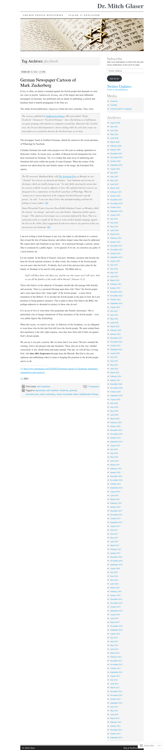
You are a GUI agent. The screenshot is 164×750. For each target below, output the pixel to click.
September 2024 (116, 211)
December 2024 (116, 199)
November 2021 (116, 341)
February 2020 (115, 422)
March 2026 (114, 142)
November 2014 (116, 626)
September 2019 (116, 441)
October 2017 (115, 518)
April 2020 (114, 414)
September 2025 (116, 165)
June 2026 (114, 130)
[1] (21, 368)
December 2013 (116, 660)
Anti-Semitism (43, 386)
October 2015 (115, 606)
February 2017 (115, 549)
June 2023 (114, 268)
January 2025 (115, 195)
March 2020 (114, 418)
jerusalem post (32, 394)
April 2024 (114, 230)
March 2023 (114, 280)
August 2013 (115, 676)
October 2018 (115, 483)
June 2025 (114, 176)
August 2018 (115, 491)
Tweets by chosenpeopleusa (117, 89)
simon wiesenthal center (67, 394)
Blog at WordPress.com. (133, 747)
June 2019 (114, 453)
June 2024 (114, 222)
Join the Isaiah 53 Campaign (121, 108)
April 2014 (114, 649)
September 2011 (116, 737)
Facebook (114, 101)
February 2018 (115, 503)
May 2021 (114, 364)
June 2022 (114, 314)
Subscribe (114, 58)
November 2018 (116, 480)
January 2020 (115, 426)
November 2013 (116, 664)
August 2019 (115, 445)
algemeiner (40, 390)
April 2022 (114, 322)
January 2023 (115, 288)
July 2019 (114, 449)
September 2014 (116, 629)
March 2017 (114, 545)
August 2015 (115, 614)
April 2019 (114, 460)
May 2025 (114, 180)
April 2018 (114, 495)
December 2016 (116, 556)
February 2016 (115, 591)
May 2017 (114, 537)
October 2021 (115, 345)
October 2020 (115, 391)
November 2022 (116, 295)
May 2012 (114, 710)
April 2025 (114, 184)
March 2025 (114, 188)
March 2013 (114, 687)
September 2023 (116, 257)
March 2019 (114, 464)
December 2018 (116, 476)
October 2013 (115, 668)
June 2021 (114, 361)
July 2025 (114, 172)
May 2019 (114, 457)
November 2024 (116, 203)
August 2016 (115, 568)
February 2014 (115, 656)
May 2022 (114, 318)
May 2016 (114, 580)
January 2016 (115, 595)
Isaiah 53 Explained (84, 15)
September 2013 (116, 672)
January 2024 (115, 241)
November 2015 (116, 603)
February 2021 (115, 376)
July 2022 (114, 311)
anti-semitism (52, 390)
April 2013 (114, 683)
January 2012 (115, 726)
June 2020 (114, 407)
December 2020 (116, 384)
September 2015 (116, 610)
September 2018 (116, 487)
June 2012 (114, 706)
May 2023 (114, 272)
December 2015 (116, 599)
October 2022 (115, 299)
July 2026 (114, 126)
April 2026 (114, 138)
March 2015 (114, 622)
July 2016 (114, 572)
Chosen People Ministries (43, 15)
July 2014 (114, 637)
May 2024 (114, 226)
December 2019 (116, 430)
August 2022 (115, 307)
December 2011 (116, 729)
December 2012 (116, 691)
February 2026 (115, 145)
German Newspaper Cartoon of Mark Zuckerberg (48, 82)
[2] (21, 378)
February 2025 (115, 192)
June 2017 (114, 533)
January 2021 (115, 380)
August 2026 (115, 122)
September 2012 (116, 702)
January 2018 (115, 507)
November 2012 (116, 695)
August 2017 (115, 526)
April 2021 (114, 368)
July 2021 (114, 357)
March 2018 (114, 499)
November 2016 (116, 560)
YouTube (113, 105)
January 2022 (115, 334)
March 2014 (114, 653)
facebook (64, 390)
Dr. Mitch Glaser (120, 5)
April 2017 (114, 541)
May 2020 (114, 410)
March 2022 (114, 326)
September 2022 (116, 303)
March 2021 (114, 372)
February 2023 (115, 284)
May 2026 (114, 134)
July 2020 (114, 403)
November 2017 (116, 514)
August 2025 (115, 168)
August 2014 (115, 633)
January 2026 (115, 149)
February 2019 (115, 468)
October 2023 (115, 253)
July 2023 (114, 265)
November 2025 (116, 157)
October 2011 (115, 733)
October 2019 (115, 437)
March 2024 (114, 234)
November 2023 (116, 249)
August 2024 (115, 215)
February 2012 (115, 722)
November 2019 (116, 434)
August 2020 (115, 399)
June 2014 (114, 641)
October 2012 (115, 699)
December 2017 (116, 510)
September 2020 (116, 395)
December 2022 (116, 291)
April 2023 (114, 276)
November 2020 (116, 387)
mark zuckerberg (47, 394)
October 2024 (115, 207)
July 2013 (114, 679)
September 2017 (116, 522)
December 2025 (116, 153)
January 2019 (115, 472)
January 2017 (115, 553)
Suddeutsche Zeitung (55, 116)
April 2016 (114, 583)
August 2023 (115, 261)
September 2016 (116, 564)
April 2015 (114, 618)
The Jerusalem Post (67, 176)
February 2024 (115, 238)
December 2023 (116, 245)
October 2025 (115, 161)
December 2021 (116, 337)
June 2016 (114, 576)
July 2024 (114, 218)
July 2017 (114, 530)
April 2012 (114, 714)
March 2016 (114, 587)
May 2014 (114, 645)
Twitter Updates (119, 86)
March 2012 (114, 718)
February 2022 (115, 330)
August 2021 (115, 353)
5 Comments (93, 386)
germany (73, 390)
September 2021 (116, 349)
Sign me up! (114, 78)
